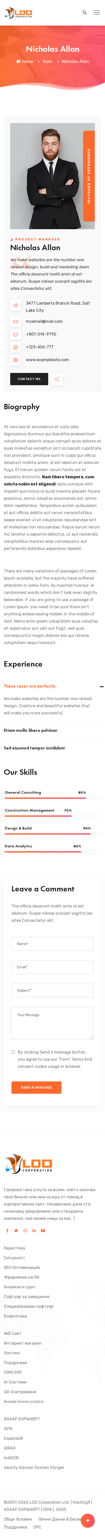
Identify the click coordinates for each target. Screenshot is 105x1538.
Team (47, 61)
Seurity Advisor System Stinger (34, 1467)
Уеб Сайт (13, 1333)
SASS (61, 1509)
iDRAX (10, 1448)
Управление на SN (21, 1277)
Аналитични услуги (23, 1401)
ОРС (37, 1527)
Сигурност (14, 1257)
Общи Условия (18, 1519)
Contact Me (29, 379)
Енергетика (15, 1316)
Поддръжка (15, 1362)
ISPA (8, 1428)
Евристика (14, 1248)
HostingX (81, 1502)
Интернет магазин (22, 1343)
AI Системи (15, 1382)
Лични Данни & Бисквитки (64, 1519)
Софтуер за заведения (26, 1296)
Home (27, 61)
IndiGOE (11, 1457)
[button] (97, 12)
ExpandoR (13, 1438)
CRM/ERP (13, 1372)
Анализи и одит (20, 1287)
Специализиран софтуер (28, 1306)
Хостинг (12, 1353)
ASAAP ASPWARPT (22, 1419)
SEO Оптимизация (22, 1267)
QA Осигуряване (20, 1391)
